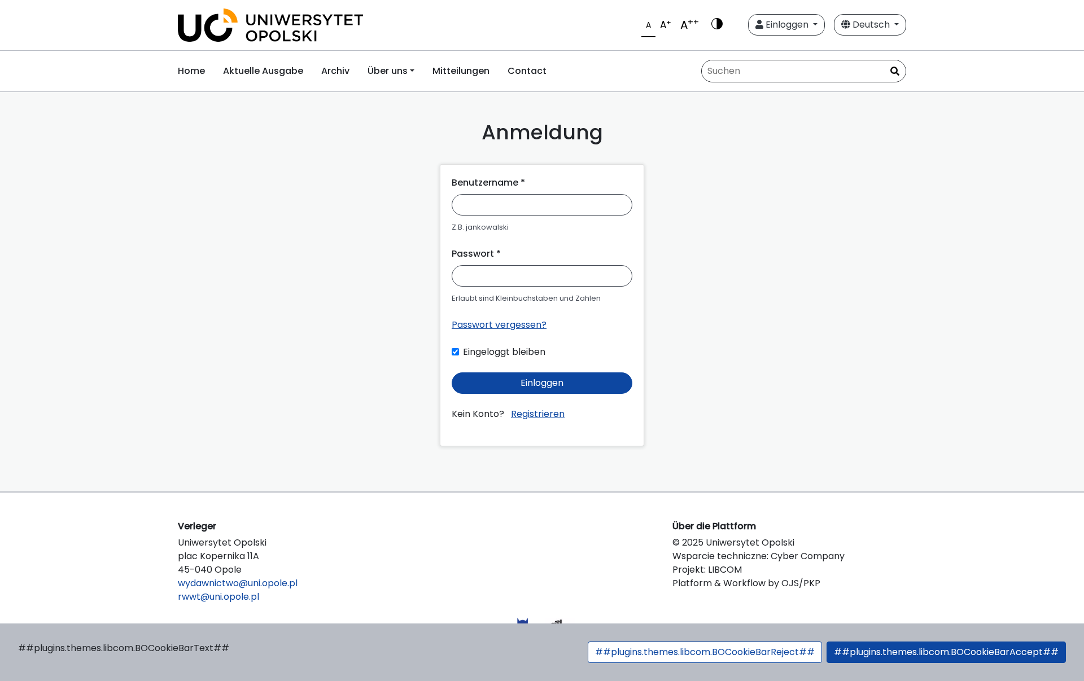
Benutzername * (488, 182)
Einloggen (787, 24)
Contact (527, 70)
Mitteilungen (460, 70)
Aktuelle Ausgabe (263, 70)
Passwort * (476, 253)
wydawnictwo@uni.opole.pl (238, 583)
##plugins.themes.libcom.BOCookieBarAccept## (946, 651)
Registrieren (538, 413)
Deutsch (871, 24)
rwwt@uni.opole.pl (218, 596)
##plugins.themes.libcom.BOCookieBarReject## (705, 651)
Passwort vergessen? (499, 324)
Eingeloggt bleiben (504, 351)
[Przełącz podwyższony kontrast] (717, 24)
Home (191, 70)
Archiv (335, 70)
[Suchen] (894, 71)
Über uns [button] (388, 70)
